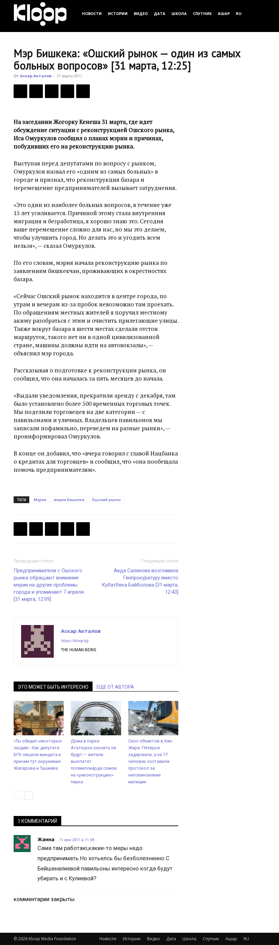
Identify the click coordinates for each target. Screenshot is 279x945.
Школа (179, 13)
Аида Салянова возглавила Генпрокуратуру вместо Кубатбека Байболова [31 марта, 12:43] (140, 581)
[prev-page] (18, 795)
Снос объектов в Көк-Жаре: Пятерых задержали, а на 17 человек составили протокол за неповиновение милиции (150, 761)
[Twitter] (36, 91)
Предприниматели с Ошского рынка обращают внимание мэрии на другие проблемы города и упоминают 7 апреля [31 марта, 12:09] (49, 584)
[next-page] (28, 795)
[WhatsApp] (83, 91)
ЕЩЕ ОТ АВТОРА (115, 687)
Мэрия (40, 499)
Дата (159, 13)
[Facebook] (20, 91)
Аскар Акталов (35, 75)
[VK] (52, 91)
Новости (92, 13)
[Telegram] (67, 91)
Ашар (224, 13)
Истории (118, 13)
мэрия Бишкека (69, 499)
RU (239, 13)
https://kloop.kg (74, 641)
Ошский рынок (106, 499)
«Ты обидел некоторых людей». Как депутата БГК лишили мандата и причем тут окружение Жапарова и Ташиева (38, 754)
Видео (141, 13)
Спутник (202, 13)
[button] (257, 13)
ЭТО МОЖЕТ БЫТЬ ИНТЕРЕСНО (53, 687)
